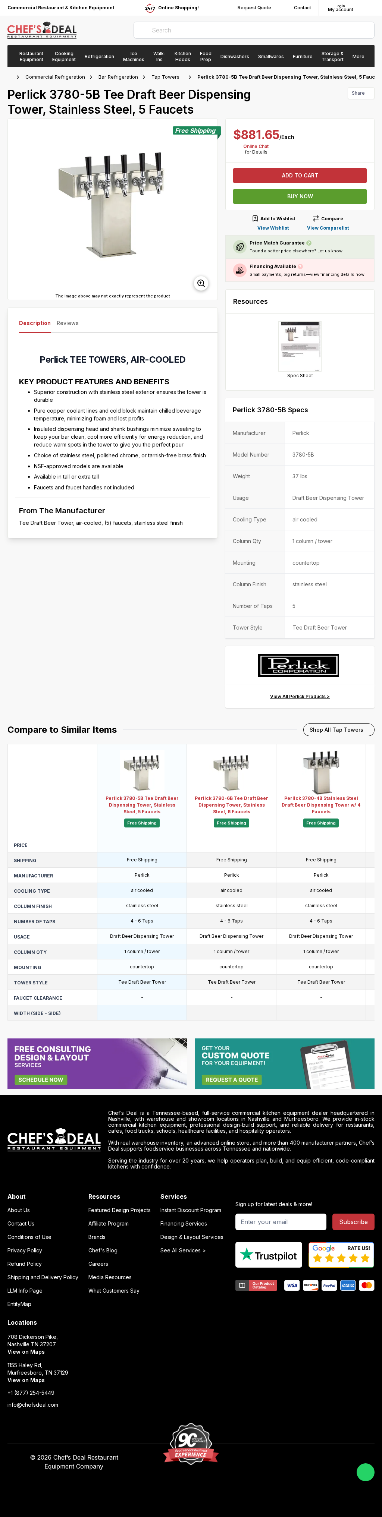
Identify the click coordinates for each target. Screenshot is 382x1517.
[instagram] (313, 1458)
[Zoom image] (201, 283)
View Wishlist (273, 228)
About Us (18, 1210)
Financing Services (183, 1224)
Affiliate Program (108, 1224)
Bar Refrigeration (118, 77)
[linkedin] (299, 1458)
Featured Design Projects (119, 1210)
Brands (97, 1237)
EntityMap (19, 1304)
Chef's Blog (103, 1250)
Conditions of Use (29, 1237)
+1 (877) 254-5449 (30, 1393)
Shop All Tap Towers (336, 729)
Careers (98, 1264)
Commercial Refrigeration (55, 77)
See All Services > (183, 1250)
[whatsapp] (366, 1472)
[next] (208, 209)
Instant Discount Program (190, 1210)
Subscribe (353, 1222)
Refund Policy (24, 1264)
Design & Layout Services (191, 1237)
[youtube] (270, 1458)
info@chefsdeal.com (32, 1405)
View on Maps (26, 1352)
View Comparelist (328, 228)
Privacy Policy (24, 1250)
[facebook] (255, 1458)
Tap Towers (165, 77)
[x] (284, 1458)
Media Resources (110, 1277)
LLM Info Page (25, 1291)
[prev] (17, 209)
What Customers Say (114, 1291)
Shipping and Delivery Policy (42, 1277)
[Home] (11, 77)
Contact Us (20, 1224)
